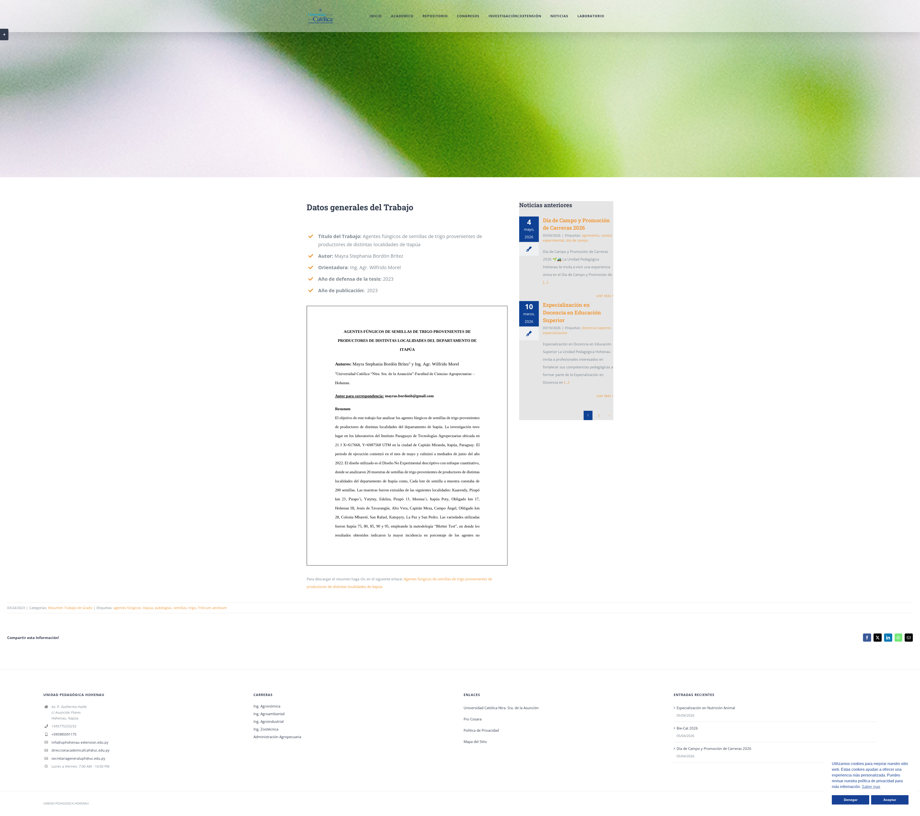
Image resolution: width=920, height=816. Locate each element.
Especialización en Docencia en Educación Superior (572, 312)
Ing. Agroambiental (269, 713)
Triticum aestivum (212, 607)
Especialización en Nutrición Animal (706, 707)
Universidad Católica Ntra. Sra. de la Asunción (501, 707)
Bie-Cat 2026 (687, 728)
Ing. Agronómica (266, 706)
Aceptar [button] (889, 800)
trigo (192, 607)
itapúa (148, 607)
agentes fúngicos (127, 607)
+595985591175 (64, 734)
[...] (545, 282)
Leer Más (603, 295)
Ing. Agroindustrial (268, 721)
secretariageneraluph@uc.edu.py (78, 758)
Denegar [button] (850, 800)
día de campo (577, 240)
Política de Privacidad (481, 730)
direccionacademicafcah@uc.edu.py (80, 750)
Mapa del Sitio (475, 741)
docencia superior (596, 327)
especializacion (555, 333)
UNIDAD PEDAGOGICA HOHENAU (66, 803)
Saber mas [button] (871, 787)
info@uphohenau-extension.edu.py (80, 742)
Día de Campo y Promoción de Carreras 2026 (714, 748)
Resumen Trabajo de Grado (70, 607)
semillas (180, 607)
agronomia (590, 235)
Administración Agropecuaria (277, 736)
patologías (163, 607)
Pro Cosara (473, 719)
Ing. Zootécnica (265, 729)
